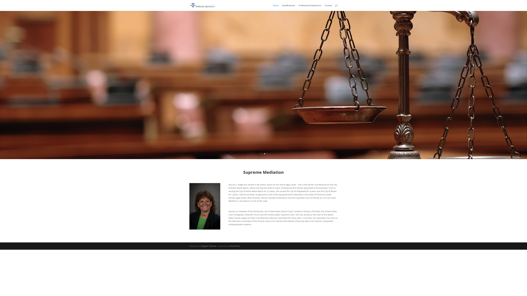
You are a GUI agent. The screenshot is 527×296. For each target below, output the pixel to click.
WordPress (235, 246)
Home (275, 6)
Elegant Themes (208, 246)
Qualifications (288, 6)
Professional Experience (310, 6)
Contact (328, 6)
